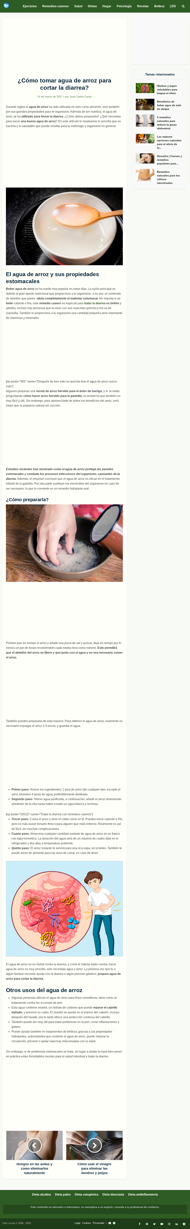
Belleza (159, 6)
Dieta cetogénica (86, 1194)
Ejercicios (30, 6)
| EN (173, 6)
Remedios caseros (55, 6)
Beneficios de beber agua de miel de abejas (169, 105)
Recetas (143, 6)
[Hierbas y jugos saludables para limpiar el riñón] (146, 88)
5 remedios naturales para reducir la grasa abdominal (167, 123)
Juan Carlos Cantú (81, 96)
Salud (78, 6)
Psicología (124, 6)
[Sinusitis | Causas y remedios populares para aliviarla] (146, 158)
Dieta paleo (63, 1194)
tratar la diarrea (94, 303)
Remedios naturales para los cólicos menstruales (168, 177)
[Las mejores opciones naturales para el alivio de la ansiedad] (146, 139)
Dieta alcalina (41, 1194)
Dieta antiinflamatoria (143, 1194)
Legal (77, 1223)
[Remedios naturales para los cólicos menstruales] (146, 175)
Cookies (86, 1223)
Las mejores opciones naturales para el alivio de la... (169, 142)
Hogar (106, 6)
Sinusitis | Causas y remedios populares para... (169, 160)
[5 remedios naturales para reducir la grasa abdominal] (146, 120)
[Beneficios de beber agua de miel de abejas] (146, 104)
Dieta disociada (113, 1194)
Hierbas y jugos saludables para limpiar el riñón (167, 89)
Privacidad (98, 1223)
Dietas (92, 6)
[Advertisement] (64, 45)
